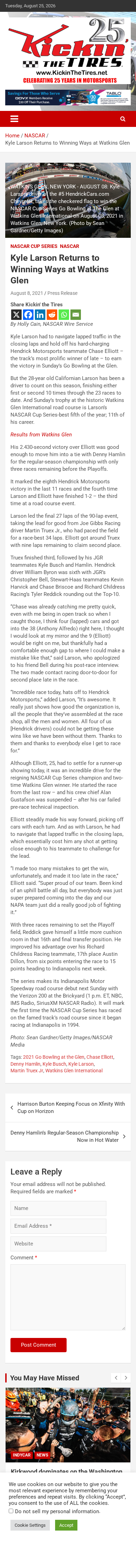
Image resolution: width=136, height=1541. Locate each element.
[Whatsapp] (64, 314)
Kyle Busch (54, 1064)
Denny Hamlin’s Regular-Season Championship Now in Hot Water (64, 1136)
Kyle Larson (81, 1064)
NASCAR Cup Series (34, 246)
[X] (16, 314)
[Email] (75, 314)
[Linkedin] (40, 314)
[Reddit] (52, 314)
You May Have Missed (44, 1378)
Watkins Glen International (74, 1070)
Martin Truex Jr (26, 1070)
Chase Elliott (99, 1057)
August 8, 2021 (26, 293)
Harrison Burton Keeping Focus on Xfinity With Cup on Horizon (71, 1107)
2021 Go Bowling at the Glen (53, 1057)
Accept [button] (66, 1525)
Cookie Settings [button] (30, 1525)
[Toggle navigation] (14, 119)
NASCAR (69, 246)
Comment (23, 1257)
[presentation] (116, 1378)
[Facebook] (28, 314)
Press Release (62, 293)
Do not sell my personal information (57, 1511)
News (42, 1455)
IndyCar (22, 1455)
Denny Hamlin (25, 1064)
